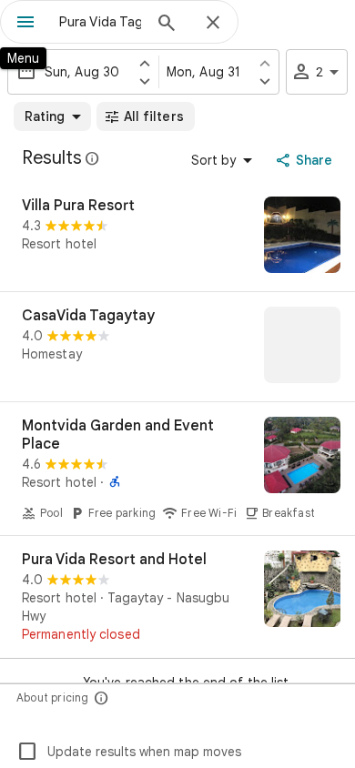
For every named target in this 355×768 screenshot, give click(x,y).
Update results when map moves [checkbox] (128, 752)
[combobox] (100, 22)
